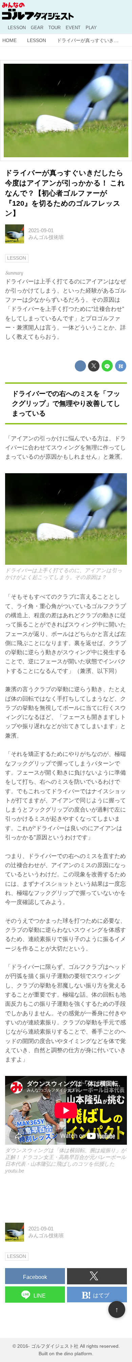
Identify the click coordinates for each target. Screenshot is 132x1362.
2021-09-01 (40, 230)
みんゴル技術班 (46, 237)
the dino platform (74, 1353)
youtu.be (14, 1171)
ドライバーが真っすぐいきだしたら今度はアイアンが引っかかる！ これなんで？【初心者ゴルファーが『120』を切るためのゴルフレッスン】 (65, 193)
